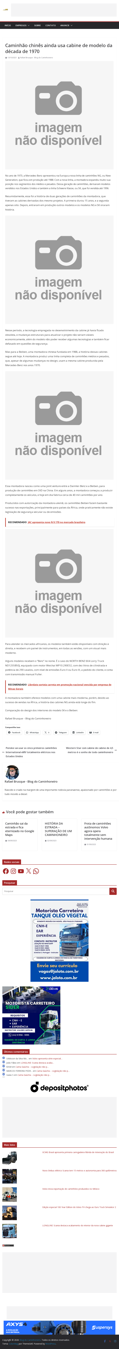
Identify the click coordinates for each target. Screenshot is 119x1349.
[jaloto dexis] (31, 988)
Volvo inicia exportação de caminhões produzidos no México (70, 1188)
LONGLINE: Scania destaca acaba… (37, 1062)
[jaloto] (59, 901)
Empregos (21, 25)
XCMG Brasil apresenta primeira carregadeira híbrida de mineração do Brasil (78, 1152)
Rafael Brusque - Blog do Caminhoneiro (36, 57)
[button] (28, 25)
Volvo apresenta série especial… (47, 1058)
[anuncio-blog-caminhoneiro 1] (60, 1322)
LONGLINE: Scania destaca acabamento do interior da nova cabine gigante (77, 1225)
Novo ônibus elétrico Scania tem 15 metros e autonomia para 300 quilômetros (79, 1170)
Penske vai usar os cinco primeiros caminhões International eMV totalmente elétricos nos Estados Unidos (31, 752)
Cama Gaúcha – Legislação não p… (32, 1066)
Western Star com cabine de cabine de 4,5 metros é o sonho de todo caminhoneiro (89, 750)
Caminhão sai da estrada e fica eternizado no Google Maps (19, 829)
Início (8, 25)
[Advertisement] (64, 10)
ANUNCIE (64, 25)
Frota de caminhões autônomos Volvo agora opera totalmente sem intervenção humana (98, 831)
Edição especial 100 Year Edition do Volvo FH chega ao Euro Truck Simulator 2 (79, 1207)
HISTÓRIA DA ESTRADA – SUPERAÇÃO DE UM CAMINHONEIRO (58, 829)
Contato (50, 25)
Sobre (37, 25)
